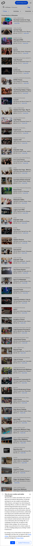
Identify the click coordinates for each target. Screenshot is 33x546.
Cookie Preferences (24, 543)
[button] (30, 494)
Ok (13, 543)
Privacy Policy (20, 538)
